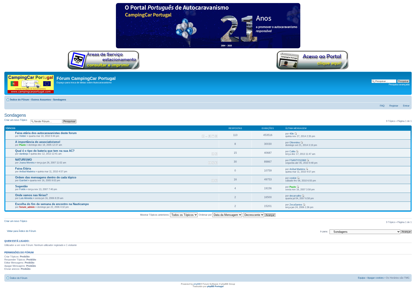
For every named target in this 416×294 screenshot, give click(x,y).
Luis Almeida (25, 198)
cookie (292, 178)
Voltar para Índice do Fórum (21, 231)
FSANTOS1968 (297, 160)
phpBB (196, 284)
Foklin (22, 189)
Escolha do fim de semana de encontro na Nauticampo (52, 204)
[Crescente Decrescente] (259, 214)
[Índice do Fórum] (31, 83)
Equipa (361, 277)
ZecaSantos (295, 204)
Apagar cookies (375, 277)
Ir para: (324, 231)
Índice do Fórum (19, 99)
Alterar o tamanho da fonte (406, 99)
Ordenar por (205, 214)
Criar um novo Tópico (15, 120)
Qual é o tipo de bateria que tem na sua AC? (45, 150)
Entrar (406, 105)
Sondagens (59, 99)
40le (291, 133)
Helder (22, 136)
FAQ (382, 105)
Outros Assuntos (41, 99)
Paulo (22, 145)
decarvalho (295, 195)
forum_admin (27, 207)
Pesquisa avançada (399, 84)
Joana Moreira (26, 162)
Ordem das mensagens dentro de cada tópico (45, 177)
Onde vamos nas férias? (31, 195)
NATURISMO (23, 159)
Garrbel (23, 180)
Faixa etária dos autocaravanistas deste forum (46, 133)
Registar (393, 105)
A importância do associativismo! (37, 142)
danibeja (23, 153)
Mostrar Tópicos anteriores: (155, 214)
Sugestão (21, 186)
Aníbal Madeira (27, 171)
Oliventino (294, 142)
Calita (292, 151)
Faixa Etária (23, 168)
